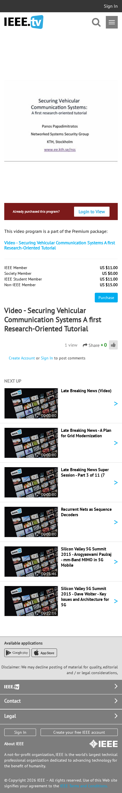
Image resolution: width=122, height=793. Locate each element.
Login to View (92, 211)
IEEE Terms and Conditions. (84, 785)
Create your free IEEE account (79, 732)
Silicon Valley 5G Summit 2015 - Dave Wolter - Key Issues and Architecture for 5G (85, 596)
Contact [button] (12, 701)
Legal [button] (10, 716)
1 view (71, 344)
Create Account (22, 358)
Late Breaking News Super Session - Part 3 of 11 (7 (85, 472)
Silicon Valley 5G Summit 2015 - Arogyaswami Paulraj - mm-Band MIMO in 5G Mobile (86, 557)
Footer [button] (11, 686)
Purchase (106, 297)
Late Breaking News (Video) (86, 390)
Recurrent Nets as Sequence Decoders (86, 512)
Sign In (111, 6)
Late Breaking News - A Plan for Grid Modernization (86, 433)
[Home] (23, 22)
